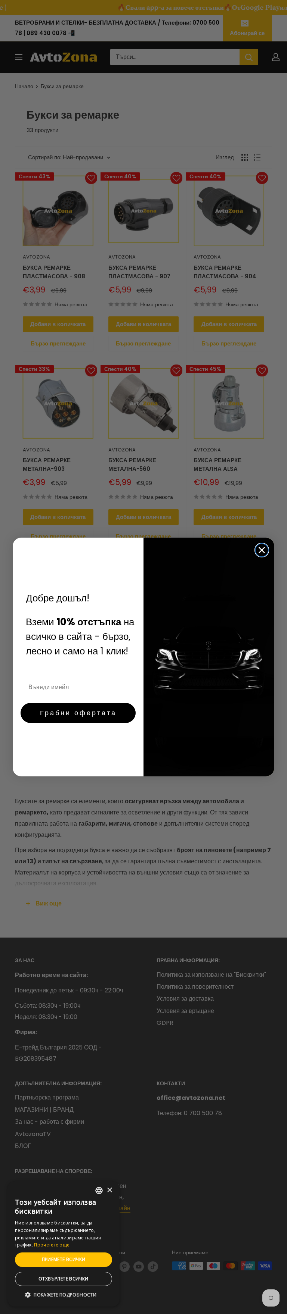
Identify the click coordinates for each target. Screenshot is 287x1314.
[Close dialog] (261, 550)
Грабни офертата (78, 712)
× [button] (109, 1190)
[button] (63, 1295)
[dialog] (63, 1244)
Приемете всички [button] (64, 1259)
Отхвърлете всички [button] (63, 1279)
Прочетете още (52, 1245)
